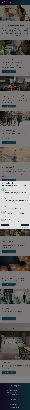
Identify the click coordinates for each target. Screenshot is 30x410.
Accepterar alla (25, 225)
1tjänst (7, 203)
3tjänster (7, 209)
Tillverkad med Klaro (24, 227)
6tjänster (7, 195)
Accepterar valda (5, 225)
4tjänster (7, 216)
